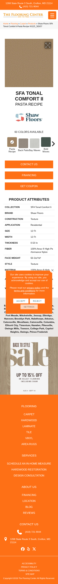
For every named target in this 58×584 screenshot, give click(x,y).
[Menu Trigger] (52, 15)
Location (29, 501)
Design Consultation (29, 475)
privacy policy (33, 287)
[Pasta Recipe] (12, 142)
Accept (20, 301)
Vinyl (29, 438)
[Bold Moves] (46, 142)
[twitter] (34, 549)
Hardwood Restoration (29, 469)
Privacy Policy (29, 567)
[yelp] (28, 549)
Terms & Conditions (29, 571)
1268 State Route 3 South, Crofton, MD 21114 (29, 3)
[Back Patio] (23, 143)
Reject (37, 301)
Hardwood (29, 420)
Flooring (14, 24)
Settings (29, 307)
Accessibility (29, 564)
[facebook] (23, 549)
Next (53, 142)
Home (6, 24)
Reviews (29, 513)
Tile (29, 432)
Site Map (29, 574)
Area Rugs (29, 444)
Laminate (29, 426)
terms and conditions (24, 290)
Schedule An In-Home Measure (29, 463)
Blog (29, 507)
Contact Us (29, 164)
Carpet (23, 24)
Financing (29, 175)
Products (32, 24)
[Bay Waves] (34, 143)
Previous (4, 142)
